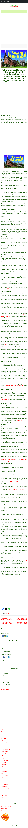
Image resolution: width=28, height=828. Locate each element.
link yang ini (19, 420)
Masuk (4, 660)
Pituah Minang (4, 795)
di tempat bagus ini (10, 461)
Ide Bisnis (8, 613)
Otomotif (4, 782)
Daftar (3, 663)
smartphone (20, 342)
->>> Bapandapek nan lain (6, 689)
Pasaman (4, 755)
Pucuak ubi (5, 675)
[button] (3, 635)
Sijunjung (4, 764)
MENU (25, 11)
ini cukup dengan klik (14, 481)
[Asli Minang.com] (14, 5)
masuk (7, 631)
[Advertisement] (14, 28)
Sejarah (2, 797)
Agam (3, 740)
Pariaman (4, 753)
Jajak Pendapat (4, 736)
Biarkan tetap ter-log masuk (8, 652)
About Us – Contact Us (6, 806)
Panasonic (24, 560)
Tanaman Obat (7, 788)
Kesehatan (4, 780)
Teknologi (4, 791)
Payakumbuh (5, 758)
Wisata (3, 793)
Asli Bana (3, 729)
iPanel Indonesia (6, 399)
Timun (4, 678)
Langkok (3, 773)
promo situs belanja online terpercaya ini (14, 385)
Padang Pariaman (6, 749)
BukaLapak (22, 430)
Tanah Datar (4, 771)
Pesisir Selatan (5, 760)
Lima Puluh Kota (5, 744)
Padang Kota (5, 747)
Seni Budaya (5, 784)
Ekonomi (4, 777)
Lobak (4, 680)
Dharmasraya (5, 742)
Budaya (2, 731)
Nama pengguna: (6, 646)
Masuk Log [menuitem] (3, 1)
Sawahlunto (4, 762)
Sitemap (2, 810)
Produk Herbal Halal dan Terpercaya (16, 489)
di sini (8, 288)
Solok (3, 766)
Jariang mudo (6, 682)
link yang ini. (3, 359)
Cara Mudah (5, 775)
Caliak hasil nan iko (5, 687)
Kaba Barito (3, 738)
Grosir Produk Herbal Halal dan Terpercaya (17, 301)
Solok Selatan (5, 769)
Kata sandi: (4, 648)
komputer (25, 322)
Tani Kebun (4, 786)
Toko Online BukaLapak (20, 444)
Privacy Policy (4, 808)
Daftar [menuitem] (7, 1)
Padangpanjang (5, 751)
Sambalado (5, 673)
